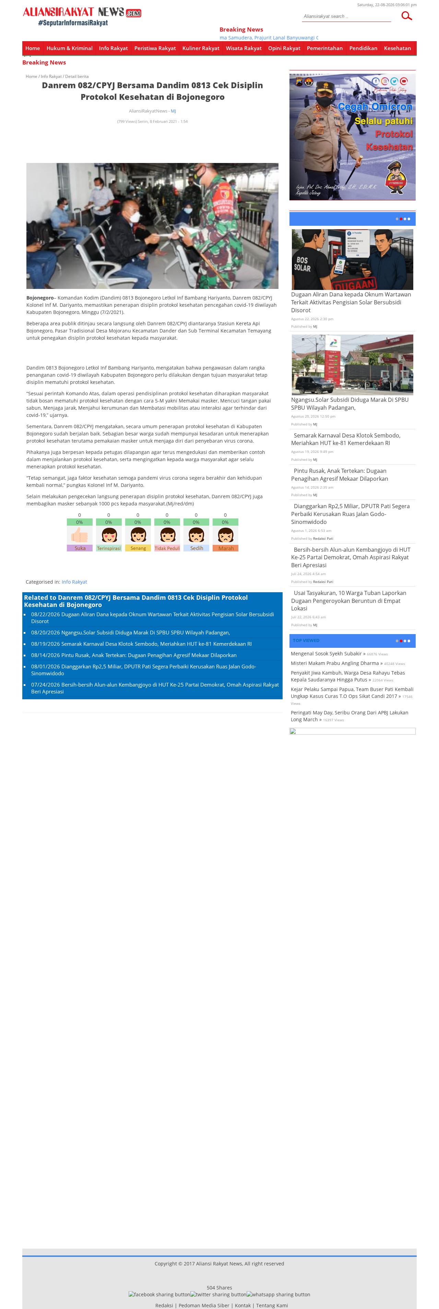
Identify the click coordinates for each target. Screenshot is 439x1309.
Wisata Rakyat (244, 48)
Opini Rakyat (284, 48)
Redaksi (164, 1305)
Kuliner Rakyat (201, 48)
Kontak (243, 1305)
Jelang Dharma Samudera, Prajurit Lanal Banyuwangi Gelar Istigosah (259, 37)
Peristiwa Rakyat (155, 48)
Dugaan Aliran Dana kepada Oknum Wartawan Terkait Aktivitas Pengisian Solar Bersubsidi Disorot (351, 302)
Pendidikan (363, 48)
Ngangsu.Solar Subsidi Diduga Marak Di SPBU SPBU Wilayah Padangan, (145, 632)
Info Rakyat (113, 48)
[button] (407, 16)
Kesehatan (397, 48)
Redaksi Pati (323, 538)
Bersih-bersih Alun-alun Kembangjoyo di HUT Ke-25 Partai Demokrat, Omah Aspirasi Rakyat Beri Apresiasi (351, 557)
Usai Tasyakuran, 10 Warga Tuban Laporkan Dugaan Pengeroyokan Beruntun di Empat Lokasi (348, 600)
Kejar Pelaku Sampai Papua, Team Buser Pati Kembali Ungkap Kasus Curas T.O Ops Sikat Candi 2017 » (352, 692)
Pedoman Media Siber (204, 1305)
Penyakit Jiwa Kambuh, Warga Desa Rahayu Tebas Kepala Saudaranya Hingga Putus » (348, 676)
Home (32, 48)
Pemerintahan (325, 48)
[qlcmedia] (153, 1305)
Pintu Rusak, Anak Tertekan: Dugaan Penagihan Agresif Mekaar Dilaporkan (149, 655)
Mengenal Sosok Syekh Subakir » (328, 653)
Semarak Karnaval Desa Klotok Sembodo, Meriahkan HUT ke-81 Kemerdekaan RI (156, 643)
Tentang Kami (272, 1305)
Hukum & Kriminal (70, 48)
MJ (173, 111)
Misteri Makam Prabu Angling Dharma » (337, 663)
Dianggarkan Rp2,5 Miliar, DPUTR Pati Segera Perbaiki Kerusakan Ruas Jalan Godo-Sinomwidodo (350, 514)
